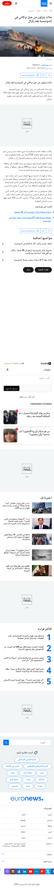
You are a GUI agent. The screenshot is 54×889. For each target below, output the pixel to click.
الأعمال (49, 820)
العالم (38, 11)
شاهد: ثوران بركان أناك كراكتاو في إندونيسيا (33, 243)
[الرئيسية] (51, 11)
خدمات (49, 854)
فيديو (50, 838)
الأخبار (45, 11)
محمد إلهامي (45, 65)
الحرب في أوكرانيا (12, 766)
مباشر (6, 3)
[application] (27, 42)
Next (50, 826)
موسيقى (15, 786)
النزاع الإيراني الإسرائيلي (27, 759)
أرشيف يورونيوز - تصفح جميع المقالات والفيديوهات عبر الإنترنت (13, 845)
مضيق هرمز (14, 779)
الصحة (23, 826)
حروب (12, 773)
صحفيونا (49, 843)
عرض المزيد (47, 861)
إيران (42, 773)
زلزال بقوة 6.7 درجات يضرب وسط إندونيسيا (33, 260)
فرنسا (28, 786)
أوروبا (50, 815)
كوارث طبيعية (43, 269)
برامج (23, 838)
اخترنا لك (46, 498)
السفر (50, 832)
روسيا (28, 779)
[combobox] (27, 742)
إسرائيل (41, 779)
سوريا (40, 786)
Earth (23, 820)
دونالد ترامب (27, 773)
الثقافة (23, 832)
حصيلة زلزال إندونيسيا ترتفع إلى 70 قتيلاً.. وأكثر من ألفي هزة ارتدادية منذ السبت (31, 252)
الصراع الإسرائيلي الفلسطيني (37, 766)
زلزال (28, 269)
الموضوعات (47, 808)
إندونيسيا (31, 11)
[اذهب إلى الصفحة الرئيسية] (44, 3)
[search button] (6, 742)
